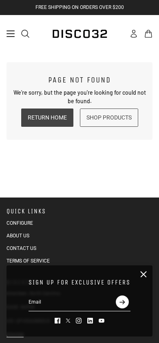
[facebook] (57, 320)
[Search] (25, 34)
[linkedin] (90, 320)
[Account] (134, 34)
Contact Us (21, 248)
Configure (20, 223)
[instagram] (78, 320)
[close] (143, 274)
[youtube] (101, 320)
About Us (18, 236)
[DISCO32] (79, 34)
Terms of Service (28, 261)
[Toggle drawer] (11, 33)
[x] (68, 320)
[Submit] (122, 301)
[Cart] (148, 34)
